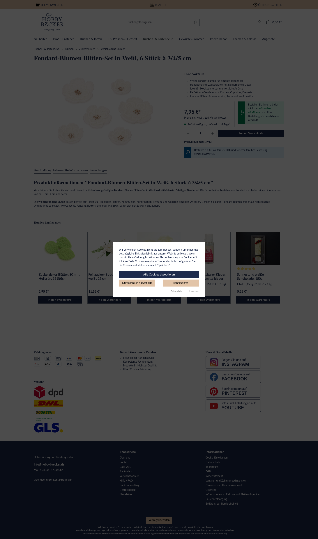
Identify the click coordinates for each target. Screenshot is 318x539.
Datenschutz (176, 291)
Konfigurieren (180, 283)
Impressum (194, 291)
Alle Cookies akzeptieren (159, 274)
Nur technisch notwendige (137, 283)
